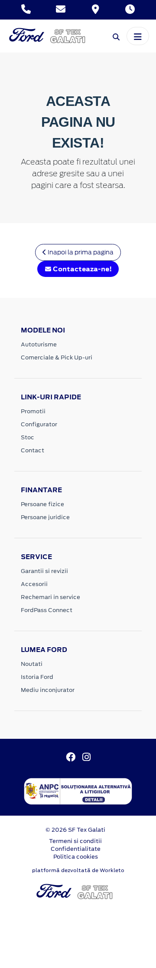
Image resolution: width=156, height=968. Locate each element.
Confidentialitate (76, 849)
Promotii (33, 411)
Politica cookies (75, 857)
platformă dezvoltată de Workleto (78, 870)
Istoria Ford (37, 677)
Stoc (27, 437)
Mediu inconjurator (48, 690)
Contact (32, 450)
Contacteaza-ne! (82, 268)
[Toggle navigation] (138, 36)
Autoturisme (39, 344)
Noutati (31, 664)
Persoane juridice (45, 517)
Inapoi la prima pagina (80, 252)
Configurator (39, 424)
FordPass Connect (46, 610)
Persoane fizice (42, 504)
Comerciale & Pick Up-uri (56, 357)
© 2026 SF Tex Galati (75, 830)
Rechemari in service (50, 597)
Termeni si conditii (75, 841)
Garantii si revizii (44, 571)
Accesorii (34, 584)
